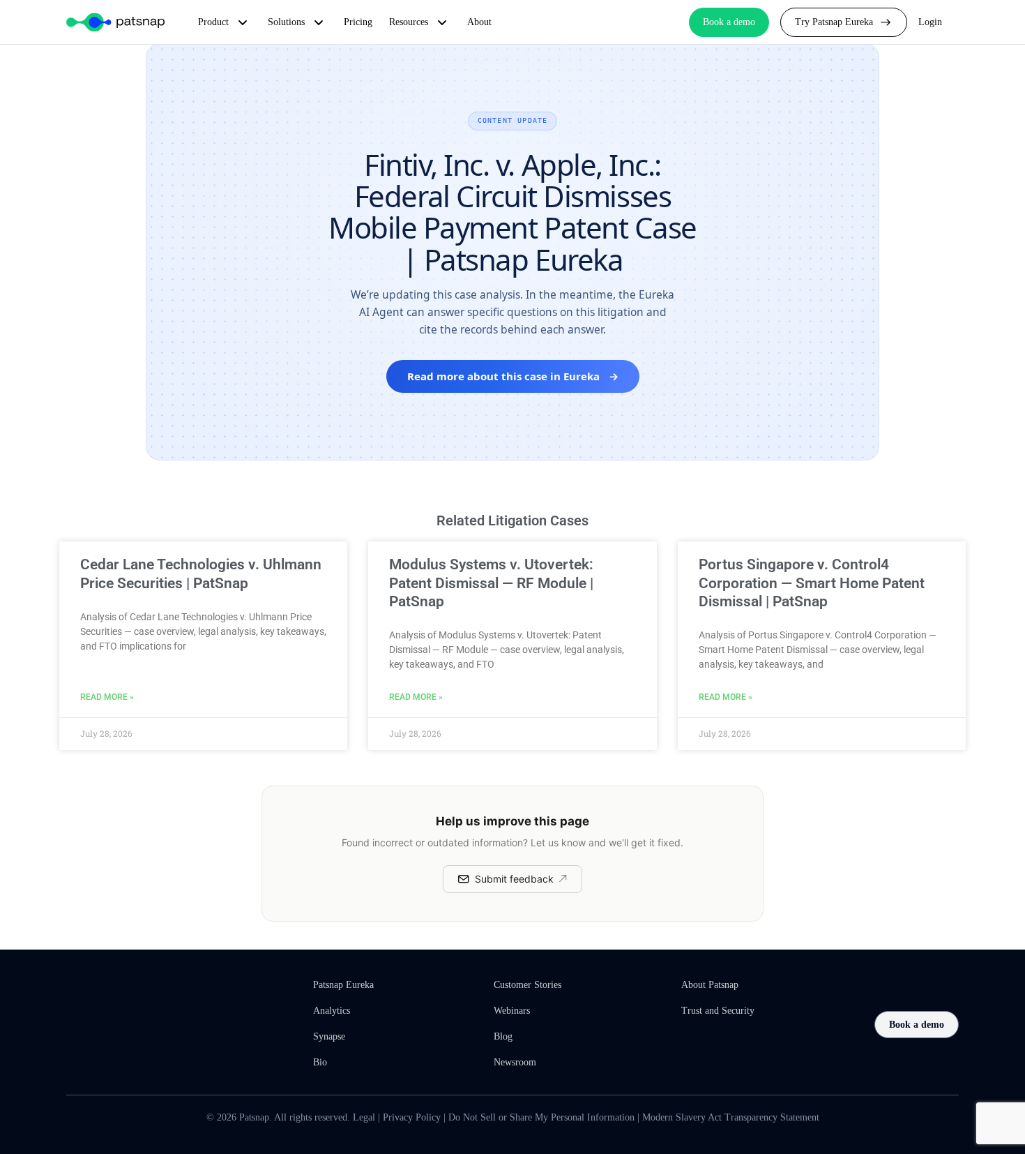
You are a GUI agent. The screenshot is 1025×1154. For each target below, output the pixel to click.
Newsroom (515, 1062)
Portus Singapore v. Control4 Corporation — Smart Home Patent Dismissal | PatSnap (812, 583)
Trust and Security (717, 1010)
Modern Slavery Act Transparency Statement (730, 1117)
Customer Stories (527, 985)
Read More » (107, 697)
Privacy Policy (412, 1117)
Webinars (512, 1010)
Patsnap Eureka (343, 985)
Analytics (331, 1010)
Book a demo (916, 1024)
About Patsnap (709, 985)
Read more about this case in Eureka (512, 376)
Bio (320, 1062)
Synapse (329, 1036)
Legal (364, 1117)
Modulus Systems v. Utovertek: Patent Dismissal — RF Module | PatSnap (491, 583)
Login (930, 22)
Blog (503, 1036)
